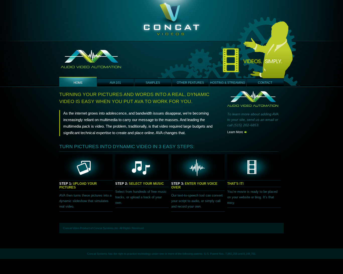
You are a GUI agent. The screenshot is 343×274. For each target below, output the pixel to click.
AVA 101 (115, 82)
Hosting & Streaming (227, 82)
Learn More (235, 132)
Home (78, 82)
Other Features (190, 82)
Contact (265, 82)
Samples (153, 82)
